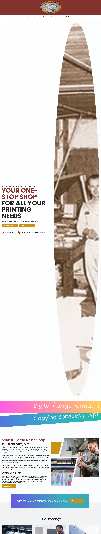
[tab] (76, 394)
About (52, 17)
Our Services (8, 225)
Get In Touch (26, 225)
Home (28, 17)
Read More (8, 486)
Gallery (45, 17)
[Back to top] (97, 530)
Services (60, 17)
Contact (68, 17)
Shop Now (37, 17)
